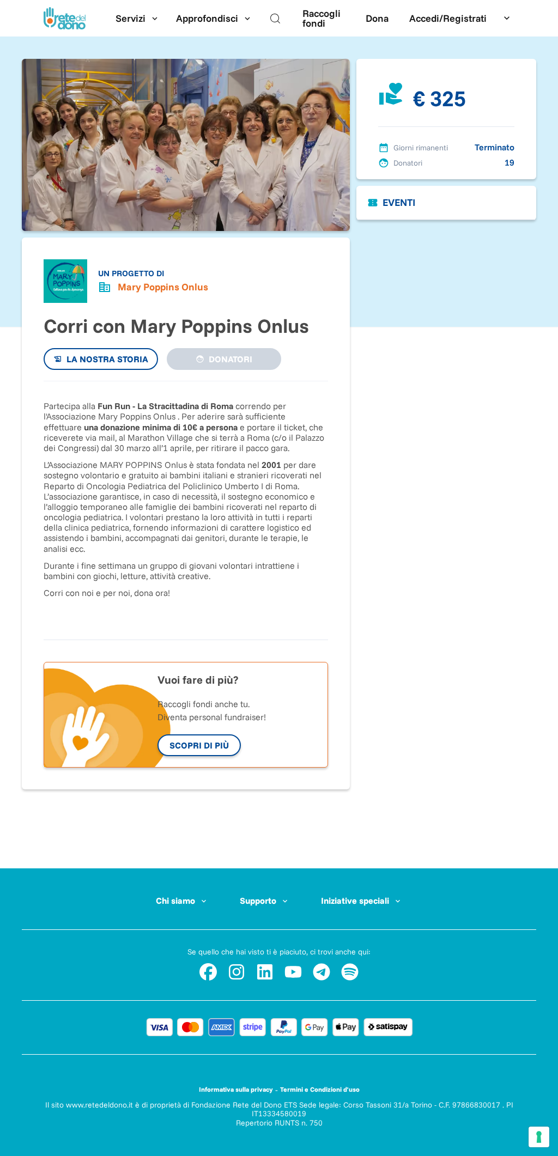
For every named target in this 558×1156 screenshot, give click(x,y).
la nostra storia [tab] (107, 359)
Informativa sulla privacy (236, 1089)
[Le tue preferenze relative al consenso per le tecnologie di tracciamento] (539, 1137)
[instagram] (236, 972)
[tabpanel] (186, 505)
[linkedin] (265, 972)
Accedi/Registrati (448, 18)
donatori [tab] (230, 359)
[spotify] (350, 972)
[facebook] (208, 972)
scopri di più (199, 745)
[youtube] (293, 972)
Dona (377, 18)
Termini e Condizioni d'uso (320, 1089)
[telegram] (321, 972)
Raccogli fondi (321, 18)
